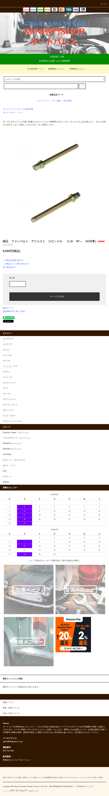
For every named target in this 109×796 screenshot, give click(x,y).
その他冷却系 (27, 109)
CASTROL (7, 454)
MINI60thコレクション (12, 443)
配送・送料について (25, 777)
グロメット (7, 476)
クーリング (15, 109)
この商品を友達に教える (13, 260)
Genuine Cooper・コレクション (16, 433)
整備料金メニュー (56, 69)
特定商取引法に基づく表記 (14, 311)
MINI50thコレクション (12, 449)
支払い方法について (10, 777)
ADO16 (6, 482)
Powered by (6, 791)
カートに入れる (57, 296)
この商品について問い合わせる (16, 264)
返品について (8, 308)
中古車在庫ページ (35, 69)
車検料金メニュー (77, 69)
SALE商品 (67, 101)
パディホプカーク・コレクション (17, 438)
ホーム (5, 109)
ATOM (100, 777)
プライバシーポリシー (72, 777)
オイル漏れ (56, 101)
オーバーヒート (43, 101)
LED (4, 471)
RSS (94, 777)
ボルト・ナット (17, 112)
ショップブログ (86, 777)
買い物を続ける (9, 267)
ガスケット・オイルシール (14, 460)
